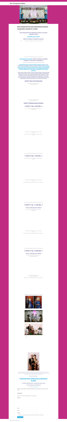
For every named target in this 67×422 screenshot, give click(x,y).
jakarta (25, 388)
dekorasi (23, 388)
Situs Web (18, 412)
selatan (45, 388)
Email (18, 410)
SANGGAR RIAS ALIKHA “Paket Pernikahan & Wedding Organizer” (32, 64)
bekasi (20, 388)
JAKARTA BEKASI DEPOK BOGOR (31, 388)
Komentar (19, 397)
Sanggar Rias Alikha (35, 386)
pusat (41, 388)
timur (47, 388)
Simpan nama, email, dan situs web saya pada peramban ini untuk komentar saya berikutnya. (31, 414)
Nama (18, 408)
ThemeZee (19, 420)
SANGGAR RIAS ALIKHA (33, 36)
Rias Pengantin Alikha (17, 3)
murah (36, 388)
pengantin (38, 388)
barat (18, 388)
